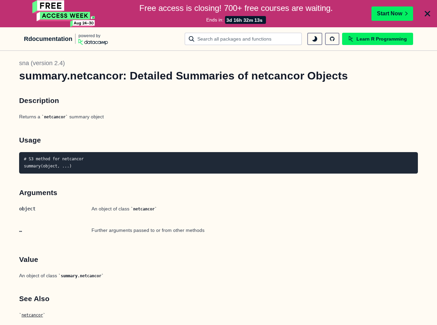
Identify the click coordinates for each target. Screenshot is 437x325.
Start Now (389, 13)
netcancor (32, 315)
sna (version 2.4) (42, 63)
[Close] (427, 13)
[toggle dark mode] (314, 39)
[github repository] (332, 39)
